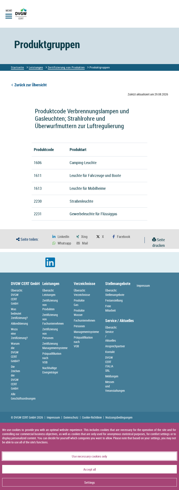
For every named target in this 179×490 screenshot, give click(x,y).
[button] (60, 237)
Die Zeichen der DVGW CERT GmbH (15, 377)
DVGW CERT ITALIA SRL (109, 364)
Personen (79, 326)
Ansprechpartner (115, 346)
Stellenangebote (117, 283)
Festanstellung (114, 300)
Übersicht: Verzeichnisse (82, 292)
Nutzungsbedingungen (119, 417)
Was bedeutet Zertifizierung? (19, 313)
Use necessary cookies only (89, 456)
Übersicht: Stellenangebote (114, 292)
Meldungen (111, 376)
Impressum (143, 285)
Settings (89, 482)
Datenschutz (71, 417)
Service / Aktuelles (119, 320)
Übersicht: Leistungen (48, 292)
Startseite (17, 67)
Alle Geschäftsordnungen (23, 396)
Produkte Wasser (79, 312)
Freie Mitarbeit (110, 308)
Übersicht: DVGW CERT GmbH (17, 296)
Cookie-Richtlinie (92, 417)
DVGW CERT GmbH (25, 283)
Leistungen (36, 67)
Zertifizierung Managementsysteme (54, 345)
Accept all (89, 469)
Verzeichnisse (84, 283)
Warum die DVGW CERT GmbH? (15, 352)
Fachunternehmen (84, 320)
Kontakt (110, 352)
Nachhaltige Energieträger (50, 370)
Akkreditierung (19, 323)
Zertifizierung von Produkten (66, 67)
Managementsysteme (86, 332)
